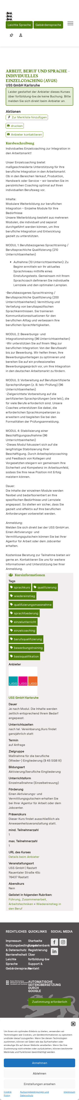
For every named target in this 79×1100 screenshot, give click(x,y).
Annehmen (39, 1063)
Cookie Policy (8, 1094)
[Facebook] (54, 942)
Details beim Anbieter (24, 857)
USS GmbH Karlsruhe (24, 697)
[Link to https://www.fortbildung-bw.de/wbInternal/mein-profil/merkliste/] (11, 35)
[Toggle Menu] (70, 23)
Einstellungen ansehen (39, 1084)
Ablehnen (39, 1073)
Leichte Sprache (19, 25)
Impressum (69, 1092)
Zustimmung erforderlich (49, 1002)
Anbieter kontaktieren (26, 134)
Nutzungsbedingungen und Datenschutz (34, 1094)
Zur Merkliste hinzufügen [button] (29, 117)
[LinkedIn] (54, 951)
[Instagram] (63, 942)
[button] (73, 1024)
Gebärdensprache (48, 25)
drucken (17, 126)
